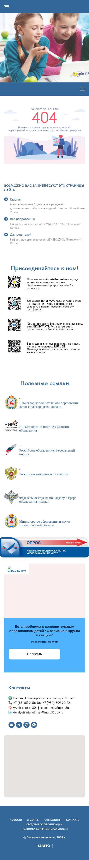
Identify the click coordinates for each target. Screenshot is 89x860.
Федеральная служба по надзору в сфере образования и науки (47, 499)
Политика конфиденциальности (45, 828)
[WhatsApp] (34, 725)
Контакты (72, 819)
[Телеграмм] (19, 725)
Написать (34, 654)
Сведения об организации (44, 824)
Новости (16, 819)
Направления (52, 819)
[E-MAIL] (11, 725)
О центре (32, 819)
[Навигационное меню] (6, 6)
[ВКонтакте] (26, 725)
